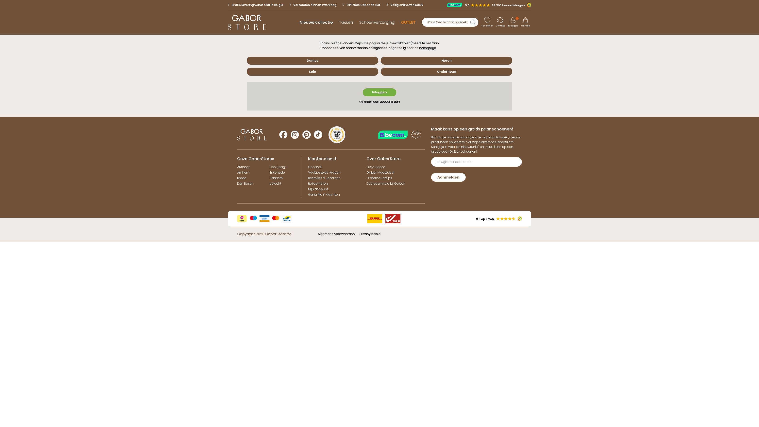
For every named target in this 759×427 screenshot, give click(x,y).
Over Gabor (375, 167)
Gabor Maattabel (380, 172)
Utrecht (275, 183)
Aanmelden (448, 177)
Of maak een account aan (379, 101)
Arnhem (243, 172)
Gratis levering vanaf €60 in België (257, 5)
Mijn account (318, 189)
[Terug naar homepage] (247, 22)
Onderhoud (446, 71)
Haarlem (276, 178)
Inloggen (379, 92)
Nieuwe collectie (316, 22)
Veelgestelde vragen (324, 172)
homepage (427, 48)
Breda (241, 178)
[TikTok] (318, 134)
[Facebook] (283, 135)
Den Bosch (245, 183)
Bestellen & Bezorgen (324, 178)
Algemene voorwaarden (336, 234)
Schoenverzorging (377, 22)
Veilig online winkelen (406, 5)
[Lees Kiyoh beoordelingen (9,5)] (528, 5)
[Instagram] (294, 134)
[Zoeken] (474, 22)
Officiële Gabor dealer (363, 5)
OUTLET (408, 22)
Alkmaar (243, 167)
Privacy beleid (370, 234)
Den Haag (277, 167)
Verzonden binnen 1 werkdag (314, 5)
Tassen (346, 22)
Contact (315, 167)
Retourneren (318, 183)
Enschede (277, 172)
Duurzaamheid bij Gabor (385, 183)
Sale (312, 71)
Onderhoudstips (379, 178)
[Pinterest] (306, 134)
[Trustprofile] (456, 5)
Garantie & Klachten (324, 194)
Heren (447, 60)
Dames (312, 60)
